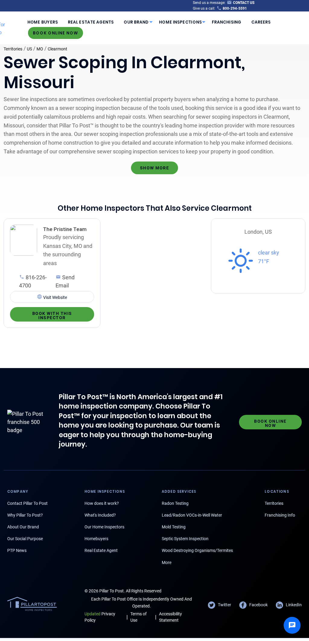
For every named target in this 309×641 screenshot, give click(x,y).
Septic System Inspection (185, 538)
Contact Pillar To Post (27, 503)
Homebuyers (96, 538)
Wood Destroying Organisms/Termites (197, 550)
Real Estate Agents (91, 22)
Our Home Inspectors (104, 526)
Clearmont (57, 48)
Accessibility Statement (170, 617)
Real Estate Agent (101, 550)
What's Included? (100, 515)
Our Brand (136, 22)
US (29, 48)
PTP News (17, 550)
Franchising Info (280, 515)
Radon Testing (175, 503)
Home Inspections (180, 22)
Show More (154, 167)
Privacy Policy (99, 617)
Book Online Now (55, 33)
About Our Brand (23, 526)
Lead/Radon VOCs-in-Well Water (192, 515)
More (166, 562)
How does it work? (101, 503)
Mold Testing (174, 526)
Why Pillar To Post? (25, 515)
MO (40, 48)
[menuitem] (42, 22)
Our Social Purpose (25, 538)
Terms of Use (138, 617)
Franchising (226, 22)
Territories (13, 48)
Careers (261, 22)
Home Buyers (42, 22)
